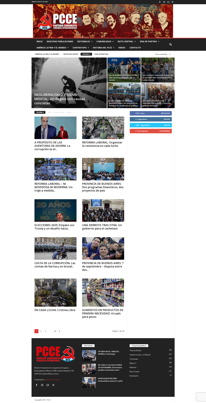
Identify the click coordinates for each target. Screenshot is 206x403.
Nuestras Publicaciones (60, 41)
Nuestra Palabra (59, 112)
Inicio (40, 41)
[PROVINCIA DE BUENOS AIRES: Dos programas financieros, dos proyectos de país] (103, 169)
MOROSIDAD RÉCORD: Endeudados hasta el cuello (110, 379)
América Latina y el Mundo (51, 47)
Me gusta (165, 113)
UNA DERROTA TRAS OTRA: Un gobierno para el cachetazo (102, 226)
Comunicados (103, 41)
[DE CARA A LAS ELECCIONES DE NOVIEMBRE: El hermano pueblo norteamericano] (89, 369)
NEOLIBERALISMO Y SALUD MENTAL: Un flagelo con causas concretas (59, 98)
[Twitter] (172, 2)
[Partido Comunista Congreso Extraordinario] (103, 21)
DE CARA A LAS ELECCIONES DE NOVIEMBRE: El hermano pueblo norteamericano (110, 367)
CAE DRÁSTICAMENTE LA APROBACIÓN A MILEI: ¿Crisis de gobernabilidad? (157, 103)
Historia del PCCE (102, 47)
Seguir (167, 119)
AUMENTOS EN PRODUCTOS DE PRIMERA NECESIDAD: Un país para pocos (102, 313)
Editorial (133, 367)
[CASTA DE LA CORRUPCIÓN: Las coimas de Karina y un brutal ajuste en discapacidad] (55, 248)
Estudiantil (134, 375)
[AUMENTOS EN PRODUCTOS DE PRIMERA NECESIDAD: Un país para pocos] (103, 293)
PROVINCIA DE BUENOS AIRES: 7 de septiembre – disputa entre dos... (103, 266)
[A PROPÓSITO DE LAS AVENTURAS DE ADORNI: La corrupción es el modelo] (55, 128)
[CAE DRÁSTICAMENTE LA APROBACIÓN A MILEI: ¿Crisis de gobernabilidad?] (158, 95)
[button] (170, 44)
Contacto (135, 47)
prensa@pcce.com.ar (52, 379)
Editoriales (83, 41)
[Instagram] (164, 2)
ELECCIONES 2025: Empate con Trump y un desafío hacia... (54, 226)
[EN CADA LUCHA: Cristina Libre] (55, 293)
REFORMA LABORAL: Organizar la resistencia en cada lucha (102, 144)
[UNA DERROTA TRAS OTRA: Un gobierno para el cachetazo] (103, 210)
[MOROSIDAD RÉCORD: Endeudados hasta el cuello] (89, 382)
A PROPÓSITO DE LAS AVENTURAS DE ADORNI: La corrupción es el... (52, 146)
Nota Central (125, 41)
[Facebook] (160, 2)
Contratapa (79, 47)
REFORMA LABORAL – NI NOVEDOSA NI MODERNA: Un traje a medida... (53, 187)
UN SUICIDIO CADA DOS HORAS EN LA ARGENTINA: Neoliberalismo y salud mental (158, 77)
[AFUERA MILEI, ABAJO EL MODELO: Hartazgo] (89, 355)
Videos (121, 47)
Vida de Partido (148, 41)
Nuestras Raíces (70, 54)
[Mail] (168, 2)
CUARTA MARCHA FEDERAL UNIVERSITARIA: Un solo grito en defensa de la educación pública (123, 103)
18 (55, 331)
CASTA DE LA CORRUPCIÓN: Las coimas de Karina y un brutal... (54, 264)
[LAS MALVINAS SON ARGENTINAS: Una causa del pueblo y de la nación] (124, 70)
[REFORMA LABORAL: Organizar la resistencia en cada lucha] (103, 128)
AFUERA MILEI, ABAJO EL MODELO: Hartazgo (108, 352)
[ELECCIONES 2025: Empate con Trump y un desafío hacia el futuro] (55, 210)
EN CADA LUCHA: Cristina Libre (54, 310)
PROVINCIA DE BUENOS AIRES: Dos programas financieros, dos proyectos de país (102, 187)
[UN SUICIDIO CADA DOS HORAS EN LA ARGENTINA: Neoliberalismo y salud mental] (158, 70)
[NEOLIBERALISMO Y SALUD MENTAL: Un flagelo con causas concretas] (69, 83)
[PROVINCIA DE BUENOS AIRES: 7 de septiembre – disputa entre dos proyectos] (103, 248)
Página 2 (86, 54)
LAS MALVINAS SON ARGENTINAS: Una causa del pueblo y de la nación (124, 77)
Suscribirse (164, 131)
